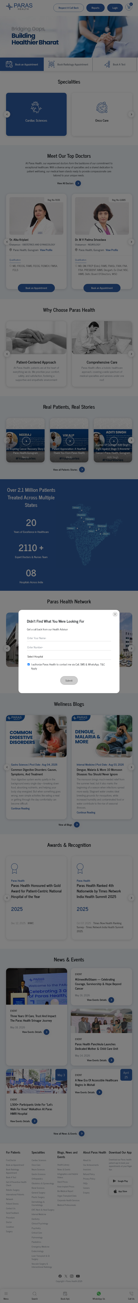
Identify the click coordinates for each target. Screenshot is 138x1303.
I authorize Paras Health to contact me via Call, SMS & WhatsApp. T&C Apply (68, 666)
